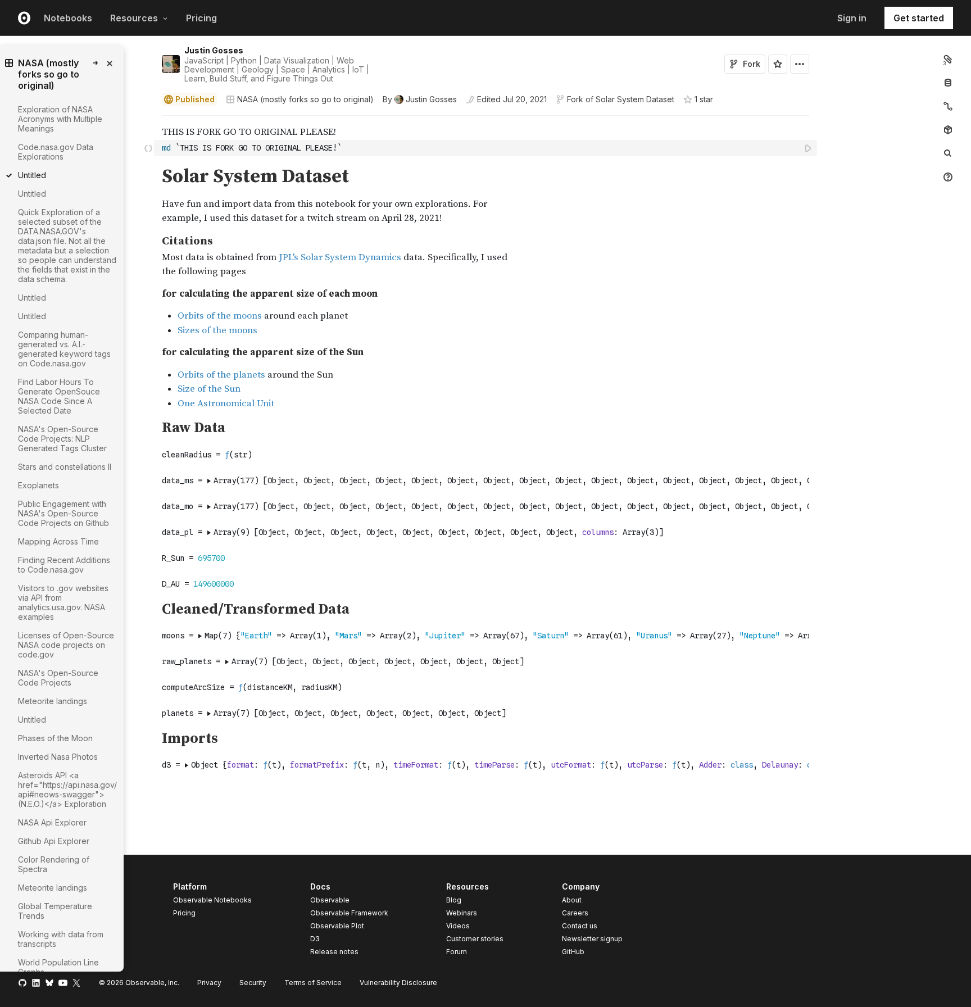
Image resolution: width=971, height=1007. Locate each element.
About (572, 900)
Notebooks (68, 18)
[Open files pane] (948, 59)
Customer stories (474, 939)
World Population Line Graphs (58, 967)
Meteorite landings (52, 701)
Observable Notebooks (212, 900)
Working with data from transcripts (60, 939)
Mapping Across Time (58, 541)
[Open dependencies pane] (948, 129)
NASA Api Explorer (52, 822)
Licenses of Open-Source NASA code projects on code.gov (66, 644)
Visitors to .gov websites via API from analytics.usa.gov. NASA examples (63, 602)
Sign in (851, 18)
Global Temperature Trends (55, 910)
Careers (575, 913)
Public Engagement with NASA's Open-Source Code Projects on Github (63, 513)
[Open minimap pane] (948, 106)
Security (252, 982)
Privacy (209, 982)
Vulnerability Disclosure (398, 982)
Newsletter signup (592, 939)
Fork (751, 64)
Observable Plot (337, 926)
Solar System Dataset (635, 99)
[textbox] (486, 148)
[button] (148, 120)
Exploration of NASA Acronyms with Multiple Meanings (60, 119)
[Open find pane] (948, 153)
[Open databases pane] (948, 82)
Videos (458, 926)
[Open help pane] (948, 177)
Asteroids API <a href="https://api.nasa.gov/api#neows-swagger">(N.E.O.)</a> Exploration (67, 789)
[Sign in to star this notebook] (777, 64)
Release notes (334, 951)
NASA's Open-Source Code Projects (58, 677)
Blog (453, 900)
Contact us (579, 926)
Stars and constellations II (64, 466)
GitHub (573, 951)
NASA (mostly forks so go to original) (305, 99)
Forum (456, 951)
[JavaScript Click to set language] (148, 147)
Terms (313, 982)
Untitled (32, 193)
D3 (315, 939)
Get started (918, 18)
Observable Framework (349, 913)
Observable (330, 900)
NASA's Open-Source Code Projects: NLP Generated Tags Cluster (62, 438)
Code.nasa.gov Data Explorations (55, 151)
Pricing (201, 18)
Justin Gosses (213, 50)
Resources (134, 18)
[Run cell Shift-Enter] (808, 148)
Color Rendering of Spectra (53, 864)
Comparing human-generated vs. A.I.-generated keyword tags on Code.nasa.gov (64, 349)
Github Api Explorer (53, 841)
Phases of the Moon (55, 738)
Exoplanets (38, 485)
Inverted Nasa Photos (58, 756)
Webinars (461, 913)
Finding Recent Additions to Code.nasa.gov (64, 564)
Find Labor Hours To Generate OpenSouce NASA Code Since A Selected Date (59, 396)
